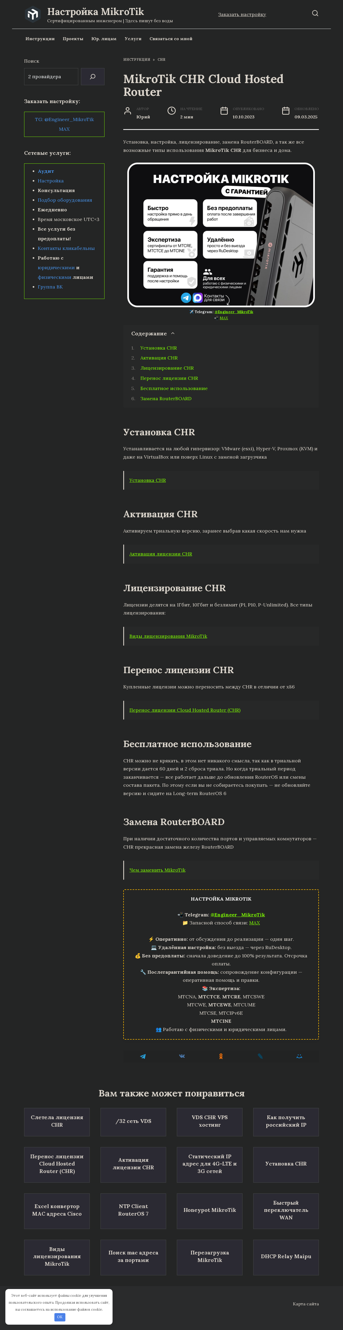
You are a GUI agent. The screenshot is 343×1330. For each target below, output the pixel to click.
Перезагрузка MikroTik (210, 1256)
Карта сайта (306, 1303)
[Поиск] (93, 76)
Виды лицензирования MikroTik (168, 636)
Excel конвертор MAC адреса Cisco (57, 1210)
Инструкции (40, 38)
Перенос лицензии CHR (169, 378)
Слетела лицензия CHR (57, 1121)
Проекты (73, 38)
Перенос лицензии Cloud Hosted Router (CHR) (184, 710)
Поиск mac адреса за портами (133, 1256)
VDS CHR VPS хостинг (210, 1121)
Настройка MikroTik (95, 11)
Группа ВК (50, 287)
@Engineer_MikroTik (234, 311)
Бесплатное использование (174, 388)
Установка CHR (158, 348)
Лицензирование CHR (167, 368)
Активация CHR (159, 358)
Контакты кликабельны (66, 248)
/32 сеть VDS (133, 1121)
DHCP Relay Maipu (286, 1256)
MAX (224, 318)
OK (59, 1317)
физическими (54, 277)
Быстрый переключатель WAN (286, 1210)
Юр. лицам (104, 38)
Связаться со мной (171, 38)
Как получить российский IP (286, 1121)
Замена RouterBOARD (166, 398)
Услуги (133, 38)
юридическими (56, 267)
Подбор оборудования (65, 200)
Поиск (31, 61)
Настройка (51, 181)
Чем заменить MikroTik (157, 870)
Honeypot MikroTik (210, 1210)
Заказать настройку (242, 14)
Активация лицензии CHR (160, 554)
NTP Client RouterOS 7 (133, 1210)
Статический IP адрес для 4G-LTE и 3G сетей (209, 1163)
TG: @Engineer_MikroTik (64, 119)
